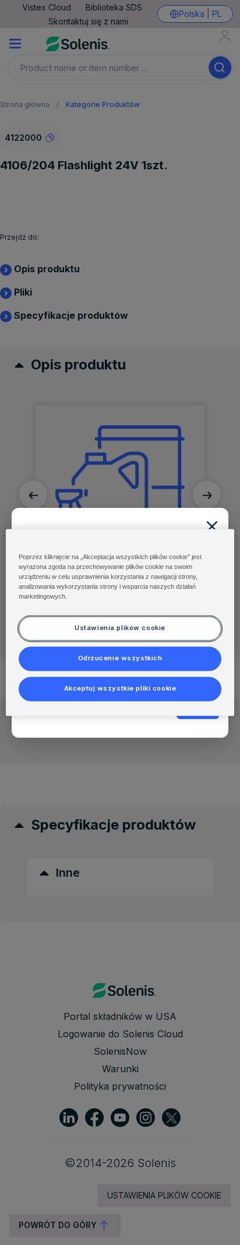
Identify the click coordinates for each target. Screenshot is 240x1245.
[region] (120, 622)
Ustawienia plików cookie (120, 628)
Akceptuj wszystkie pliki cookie (120, 689)
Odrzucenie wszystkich (120, 658)
